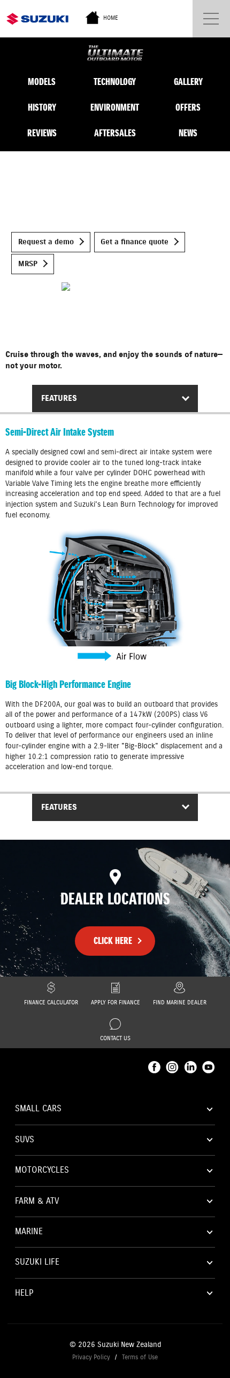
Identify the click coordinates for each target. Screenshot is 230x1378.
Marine (29, 1231)
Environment (114, 107)
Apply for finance (115, 1003)
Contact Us (115, 1038)
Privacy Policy (91, 1357)
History (42, 107)
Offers (188, 107)
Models (42, 82)
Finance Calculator (51, 1003)
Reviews (42, 133)
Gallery (188, 82)
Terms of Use (140, 1357)
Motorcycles (42, 1170)
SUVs (24, 1139)
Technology (115, 82)
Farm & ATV (37, 1201)
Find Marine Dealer (179, 1003)
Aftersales (115, 133)
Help (24, 1293)
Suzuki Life (37, 1262)
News (188, 133)
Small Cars (38, 1108)
